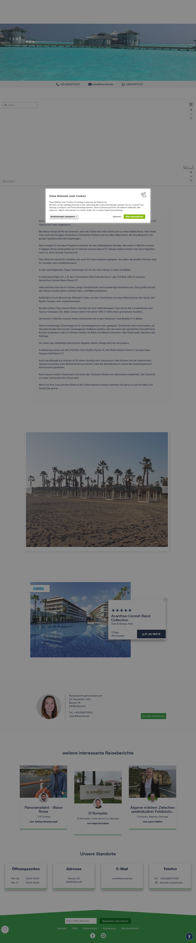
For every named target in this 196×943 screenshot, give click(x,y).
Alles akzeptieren (134, 216)
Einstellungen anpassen (63, 216)
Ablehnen (117, 216)
